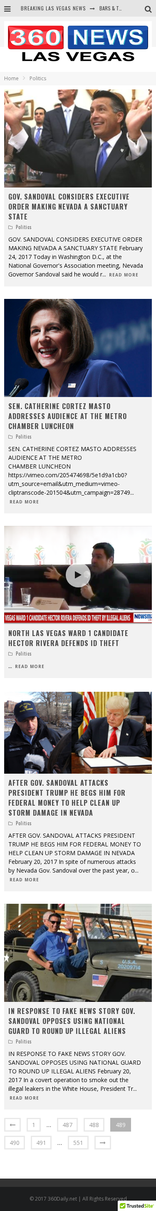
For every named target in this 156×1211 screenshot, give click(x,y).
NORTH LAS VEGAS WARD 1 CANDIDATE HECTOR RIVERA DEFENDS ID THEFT (68, 638)
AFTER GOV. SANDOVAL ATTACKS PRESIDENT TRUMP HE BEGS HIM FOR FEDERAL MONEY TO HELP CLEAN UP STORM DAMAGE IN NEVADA (67, 798)
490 (15, 1143)
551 (78, 1143)
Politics (24, 227)
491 (41, 1143)
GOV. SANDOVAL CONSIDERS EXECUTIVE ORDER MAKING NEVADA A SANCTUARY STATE (69, 207)
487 (67, 1125)
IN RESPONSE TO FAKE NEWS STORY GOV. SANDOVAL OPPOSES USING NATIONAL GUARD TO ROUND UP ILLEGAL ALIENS (71, 1021)
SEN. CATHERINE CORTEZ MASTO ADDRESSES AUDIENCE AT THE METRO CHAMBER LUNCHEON (67, 416)
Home (11, 78)
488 (94, 1125)
